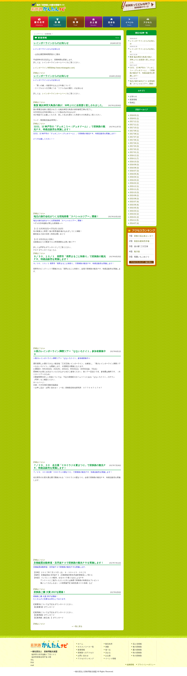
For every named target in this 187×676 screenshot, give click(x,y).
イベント (129, 22)
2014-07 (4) (134, 223)
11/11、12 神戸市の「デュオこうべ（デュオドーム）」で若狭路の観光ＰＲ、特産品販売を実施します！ (69, 128)
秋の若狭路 (137, 653)
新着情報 (48, 34)
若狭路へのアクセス (86, 653)
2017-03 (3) (134, 146)
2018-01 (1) (134, 118)
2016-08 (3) (134, 168)
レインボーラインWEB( (42, 68)
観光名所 (39, 22)
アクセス (147, 22)
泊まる (111, 22)
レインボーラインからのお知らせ (51, 43)
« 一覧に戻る (77, 626)
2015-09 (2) (134, 195)
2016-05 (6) (134, 174)
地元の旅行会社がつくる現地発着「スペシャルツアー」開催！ (66, 216)
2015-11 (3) (134, 189)
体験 (57, 22)
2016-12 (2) (134, 155)
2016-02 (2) (134, 183)
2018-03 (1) (134, 115)
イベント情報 (110, 659)
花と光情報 (137, 644)
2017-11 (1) (134, 125)
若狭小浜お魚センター (143, 236)
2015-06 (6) (134, 205)
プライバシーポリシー (146, 665)
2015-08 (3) (134, 199)
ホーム (80, 644)
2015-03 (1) (134, 211)
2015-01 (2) (134, 217)
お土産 (93, 22)
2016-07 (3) (134, 171)
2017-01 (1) (134, 152)
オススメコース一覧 (86, 647)
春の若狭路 (137, 647)
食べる (108, 650)
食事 (75, 22)
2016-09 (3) (134, 165)
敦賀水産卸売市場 (141, 241)
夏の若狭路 (137, 650)
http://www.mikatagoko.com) (63, 68)
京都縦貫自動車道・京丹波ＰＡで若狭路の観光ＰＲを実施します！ (68, 562)
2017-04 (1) (134, 143)
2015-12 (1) (134, 186)
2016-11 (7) (134, 158)
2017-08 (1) (134, 134)
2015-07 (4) (134, 202)
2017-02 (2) (134, 149)
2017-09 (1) (134, 131)
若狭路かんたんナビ (48, 7)
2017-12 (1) (134, 121)
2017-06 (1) (134, 140)
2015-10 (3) (134, 192)
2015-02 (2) (134, 214)
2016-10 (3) (134, 162)
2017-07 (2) (134, 137)
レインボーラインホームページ (54, 93)
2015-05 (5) (134, 208)
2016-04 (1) (134, 177)
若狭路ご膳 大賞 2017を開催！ (50, 592)
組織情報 (130, 665)
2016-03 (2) (134, 180)
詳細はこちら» (39, 73)
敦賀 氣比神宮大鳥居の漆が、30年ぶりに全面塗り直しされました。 (142, 59)
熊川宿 (137, 251)
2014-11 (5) (134, 220)
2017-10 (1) (134, 128)
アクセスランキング (86, 659)
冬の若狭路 (137, 656)
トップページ (38, 34)
